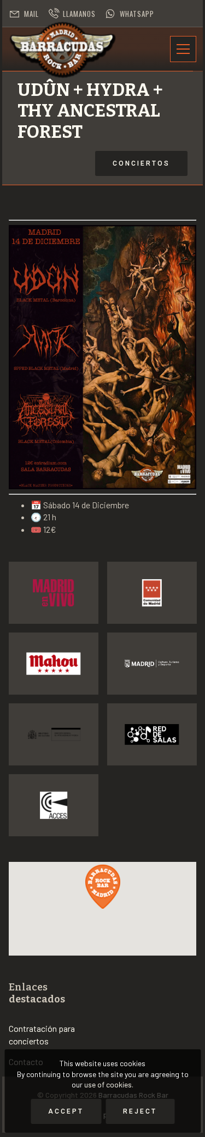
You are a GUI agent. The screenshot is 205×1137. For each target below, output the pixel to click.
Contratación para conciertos (42, 1034)
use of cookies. (108, 1084)
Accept (66, 1111)
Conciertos (141, 163)
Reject (140, 1111)
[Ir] (53, 593)
